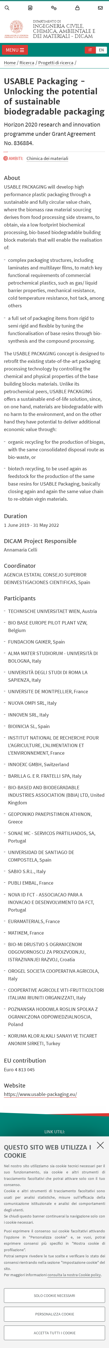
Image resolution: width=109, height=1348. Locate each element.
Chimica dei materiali (47, 158)
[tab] (90, 50)
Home (10, 62)
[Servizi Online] (55, 8)
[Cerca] (7, 8)
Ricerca (27, 62)
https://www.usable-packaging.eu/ (40, 1094)
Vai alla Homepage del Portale (16, 29)
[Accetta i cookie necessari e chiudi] (100, 1145)
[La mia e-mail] (101, 8)
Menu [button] (12, 50)
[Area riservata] (78, 8)
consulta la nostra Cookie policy (74, 1274)
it (90, 49)
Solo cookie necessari (54, 1295)
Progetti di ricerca (56, 62)
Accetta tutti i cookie (54, 1332)
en (101, 49)
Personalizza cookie (54, 1314)
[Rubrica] (31, 8)
